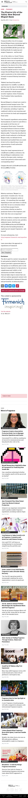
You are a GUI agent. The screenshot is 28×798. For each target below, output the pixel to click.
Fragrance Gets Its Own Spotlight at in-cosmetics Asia (13, 699)
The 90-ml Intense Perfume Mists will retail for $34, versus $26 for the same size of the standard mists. (14, 612)
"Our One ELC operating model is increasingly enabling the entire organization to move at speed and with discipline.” (13, 578)
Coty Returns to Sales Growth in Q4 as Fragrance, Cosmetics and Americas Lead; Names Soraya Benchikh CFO (13, 537)
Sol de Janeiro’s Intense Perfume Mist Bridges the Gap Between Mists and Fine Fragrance (13, 605)
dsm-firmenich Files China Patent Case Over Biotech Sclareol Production (13, 503)
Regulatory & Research (8, 428)
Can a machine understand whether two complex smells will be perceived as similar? (14, 474)
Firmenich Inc (16, 20)
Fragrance (9, 9)
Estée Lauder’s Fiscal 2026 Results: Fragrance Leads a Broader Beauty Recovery (13, 571)
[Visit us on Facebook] (7, 789)
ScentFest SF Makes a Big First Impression (12, 667)
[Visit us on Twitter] (20, 789)
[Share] (6, 285)
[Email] (2, 285)
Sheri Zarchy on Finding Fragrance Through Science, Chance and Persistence (13, 640)
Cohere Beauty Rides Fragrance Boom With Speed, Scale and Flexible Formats (14, 732)
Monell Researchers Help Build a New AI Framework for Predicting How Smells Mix (14, 467)
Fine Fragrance (6, 532)
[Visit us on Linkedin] (16, 789)
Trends (4, 695)
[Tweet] (13, 285)
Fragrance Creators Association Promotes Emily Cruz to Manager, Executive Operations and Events (13, 433)
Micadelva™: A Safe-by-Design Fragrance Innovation (12, 765)
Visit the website (5, 311)
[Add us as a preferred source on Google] (17, 285)
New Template (6, 252)
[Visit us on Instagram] (11, 789)
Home (2, 9)
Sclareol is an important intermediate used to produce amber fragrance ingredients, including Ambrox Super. (14, 510)
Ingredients (5, 498)
